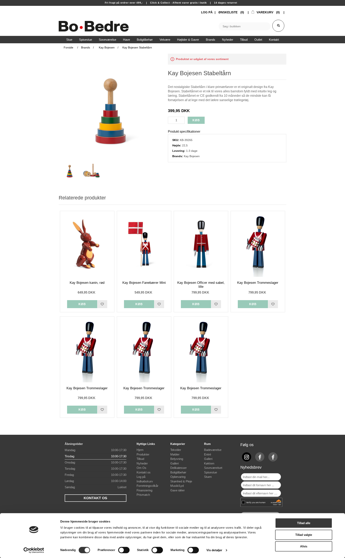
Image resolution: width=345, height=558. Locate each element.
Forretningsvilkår (147, 485)
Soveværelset (213, 467)
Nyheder (142, 463)
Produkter (143, 454)
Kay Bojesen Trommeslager (257, 283)
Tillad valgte (303, 534)
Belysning (176, 458)
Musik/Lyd (177, 485)
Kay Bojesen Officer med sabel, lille (201, 285)
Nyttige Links (146, 444)
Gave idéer (177, 490)
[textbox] (245, 26)
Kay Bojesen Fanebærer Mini (144, 283)
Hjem (140, 450)
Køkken (209, 463)
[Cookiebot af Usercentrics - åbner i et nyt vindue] (33, 550)
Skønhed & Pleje (181, 481)
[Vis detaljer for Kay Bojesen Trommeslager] (258, 244)
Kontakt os (144, 472)
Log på (141, 476)
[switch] (124, 550)
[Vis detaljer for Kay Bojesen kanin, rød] (87, 244)
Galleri (174, 463)
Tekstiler (175, 450)
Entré (207, 454)
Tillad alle (303, 523)
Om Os (141, 467)
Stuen (208, 476)
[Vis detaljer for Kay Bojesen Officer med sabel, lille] (201, 244)
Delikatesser (178, 467)
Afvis (303, 546)
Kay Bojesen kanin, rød (87, 283)
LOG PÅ (207, 12)
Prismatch (143, 494)
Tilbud (140, 458)
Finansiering (144, 490)
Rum (207, 444)
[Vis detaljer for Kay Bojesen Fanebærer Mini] (144, 244)
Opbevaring (177, 476)
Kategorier (177, 444)
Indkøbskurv (145, 481)
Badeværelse (212, 450)
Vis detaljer (214, 550)
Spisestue (210, 472)
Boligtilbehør (178, 472)
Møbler (174, 454)
